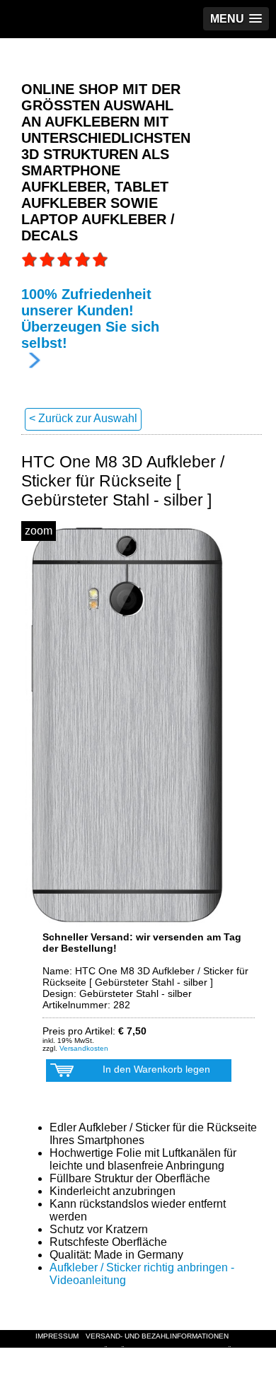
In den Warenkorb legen (156, 1069)
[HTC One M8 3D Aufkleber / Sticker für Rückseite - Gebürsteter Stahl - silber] (127, 724)
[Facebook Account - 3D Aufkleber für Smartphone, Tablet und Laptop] (53, 1381)
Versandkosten (83, 1048)
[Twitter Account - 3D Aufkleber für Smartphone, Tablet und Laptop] (60, 1381)
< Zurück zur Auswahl (83, 418)
